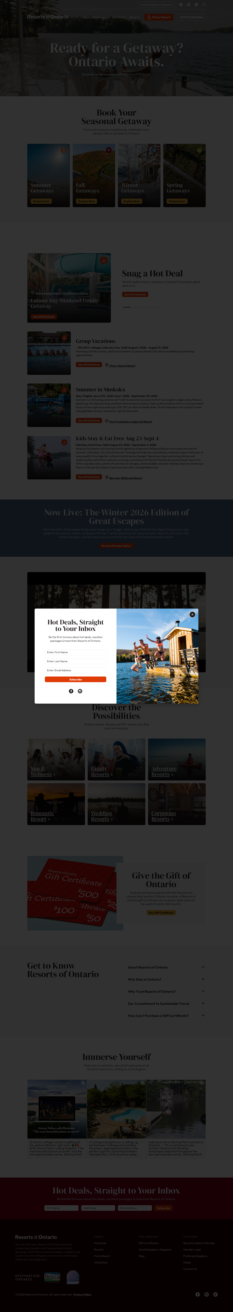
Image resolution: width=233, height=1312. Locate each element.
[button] (192, 614)
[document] (116, 656)
